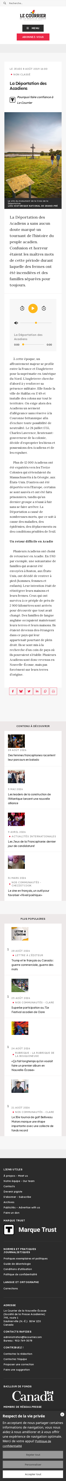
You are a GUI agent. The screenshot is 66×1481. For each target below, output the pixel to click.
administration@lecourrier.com (23, 1337)
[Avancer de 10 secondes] (44, 308)
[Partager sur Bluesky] (20, 691)
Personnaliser (33, 1464)
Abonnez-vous (33, 37)
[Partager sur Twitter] (29, 691)
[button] (33, 28)
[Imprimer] (53, 691)
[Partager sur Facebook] (12, 691)
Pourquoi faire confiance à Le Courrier (35, 99)
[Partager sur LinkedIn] (37, 691)
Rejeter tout (33, 1454)
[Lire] (33, 308)
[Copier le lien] (45, 691)
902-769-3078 (23, 1340)
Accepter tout (33, 1474)
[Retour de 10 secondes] (22, 308)
